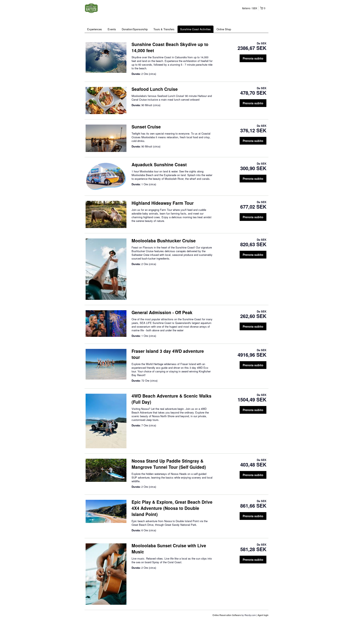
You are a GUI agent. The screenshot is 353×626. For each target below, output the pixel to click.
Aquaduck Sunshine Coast (159, 164)
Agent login (263, 615)
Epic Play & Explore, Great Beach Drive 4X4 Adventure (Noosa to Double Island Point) (172, 508)
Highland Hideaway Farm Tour (163, 203)
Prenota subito (253, 58)
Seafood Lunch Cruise (155, 89)
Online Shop (224, 29)
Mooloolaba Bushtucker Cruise (164, 240)
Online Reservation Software (226, 615)
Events (112, 29)
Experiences (94, 29)
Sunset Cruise (146, 127)
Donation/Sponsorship (135, 29)
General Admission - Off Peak (162, 312)
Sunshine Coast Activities (195, 29)
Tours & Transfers (163, 29)
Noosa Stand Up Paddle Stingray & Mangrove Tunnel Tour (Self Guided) (169, 464)
